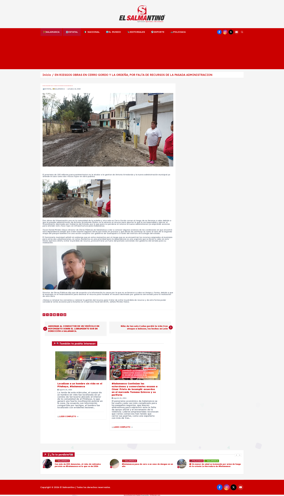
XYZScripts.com (155, 495)
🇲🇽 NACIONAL (92, 32)
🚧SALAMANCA (51, 32)
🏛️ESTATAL (72, 32)
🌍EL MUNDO (113, 32)
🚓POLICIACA (178, 32)
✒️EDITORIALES (136, 32)
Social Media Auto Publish (132, 495)
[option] (75, 463)
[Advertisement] (142, 52)
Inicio (46, 74)
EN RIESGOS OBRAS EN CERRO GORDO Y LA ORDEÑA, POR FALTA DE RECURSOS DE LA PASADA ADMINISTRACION (133, 74)
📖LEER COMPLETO (67, 416)
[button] (236, 455)
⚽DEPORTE (157, 32)
